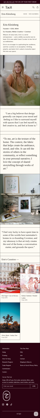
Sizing (4, 352)
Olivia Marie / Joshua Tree (9, 335)
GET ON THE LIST (9, 2)
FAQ (21, 352)
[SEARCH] (33, 7)
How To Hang (6, 359)
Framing (4, 355)
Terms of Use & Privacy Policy (29, 365)
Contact (22, 359)
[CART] (37, 7)
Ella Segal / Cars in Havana (10, 296)
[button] (3, 7)
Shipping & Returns (26, 362)
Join (21, 355)
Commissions (6, 368)
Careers (4, 372)
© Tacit (19, 414)
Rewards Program (7, 362)
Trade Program (6, 365)
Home (25, 14)
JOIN (33, 386)
